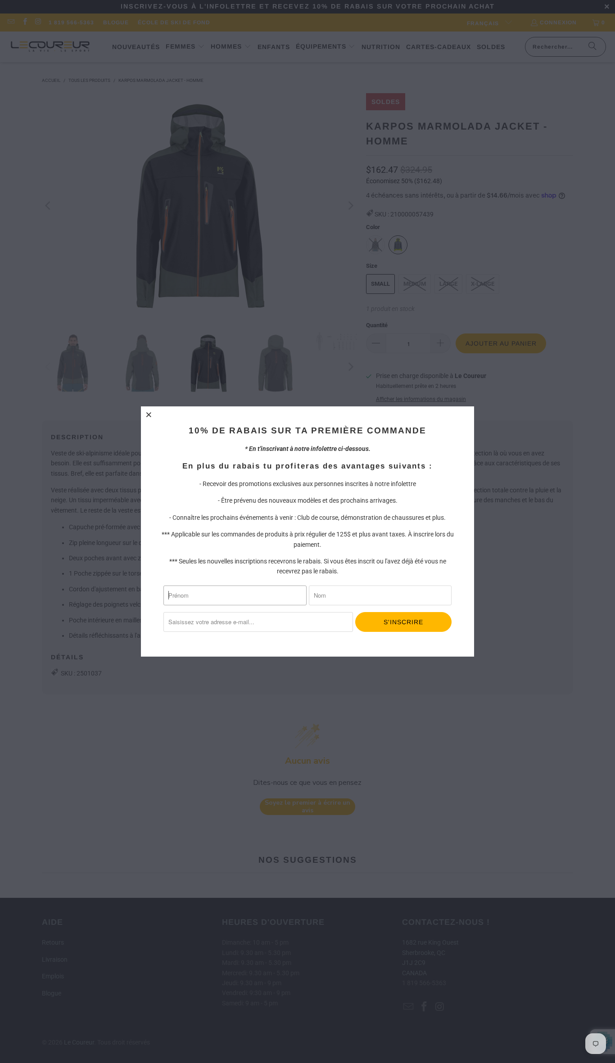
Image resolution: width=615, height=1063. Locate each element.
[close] (149, 414)
